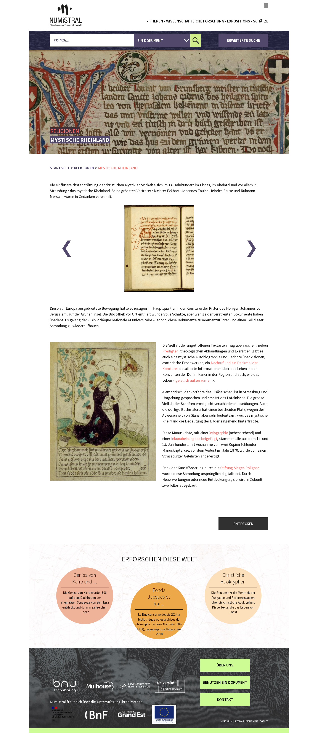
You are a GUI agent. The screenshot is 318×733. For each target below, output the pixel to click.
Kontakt (225, 699)
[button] (66, 249)
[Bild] (103, 411)
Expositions (238, 21)
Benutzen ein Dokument (225, 682)
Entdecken (243, 523)
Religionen (84, 167)
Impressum (226, 721)
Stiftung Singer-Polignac (239, 467)
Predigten (170, 351)
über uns (225, 665)
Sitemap (239, 721)
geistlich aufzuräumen (193, 380)
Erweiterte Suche (243, 40)
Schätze (260, 21)
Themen (156, 21)
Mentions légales (257, 721)
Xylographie (218, 432)
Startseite (60, 167)
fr (266, 5)
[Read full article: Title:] (84, 595)
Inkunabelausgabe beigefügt (194, 438)
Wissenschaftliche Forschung (195, 21)
